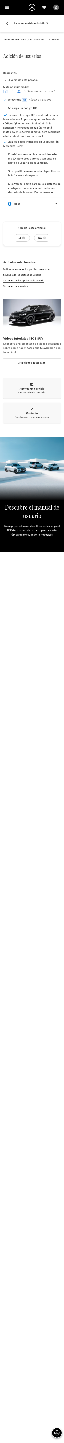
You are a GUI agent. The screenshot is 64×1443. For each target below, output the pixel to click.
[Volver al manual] (8, 23)
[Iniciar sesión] (56, 7)
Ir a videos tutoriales (32, 362)
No (40, 238)
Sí (19, 238)
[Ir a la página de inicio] (32, 7)
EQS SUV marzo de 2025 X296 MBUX (38, 39)
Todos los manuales (14, 39)
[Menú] (7, 7)
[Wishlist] (44, 7)
